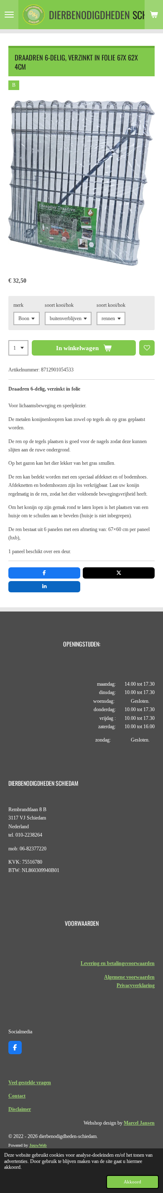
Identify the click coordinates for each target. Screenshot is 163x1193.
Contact (16, 1096)
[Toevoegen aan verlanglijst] (147, 348)
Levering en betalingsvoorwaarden (118, 963)
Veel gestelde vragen (29, 1082)
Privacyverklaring (136, 985)
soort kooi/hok (59, 305)
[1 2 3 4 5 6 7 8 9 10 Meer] (18, 348)
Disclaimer (19, 1109)
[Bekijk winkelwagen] (154, 14)
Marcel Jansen (139, 1123)
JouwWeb (38, 1145)
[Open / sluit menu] (9, 14)
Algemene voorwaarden (129, 977)
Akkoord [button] (132, 1181)
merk (18, 305)
